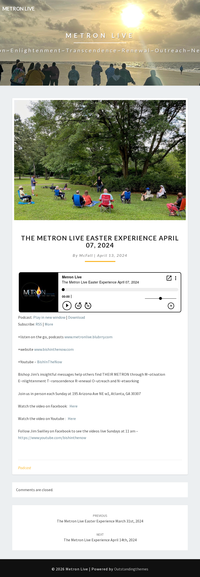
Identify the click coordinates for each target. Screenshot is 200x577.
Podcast (24, 467)
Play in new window (49, 317)
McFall (86, 255)
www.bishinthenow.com (54, 349)
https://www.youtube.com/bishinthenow (52, 437)
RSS (39, 324)
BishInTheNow (49, 361)
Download (76, 317)
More (49, 324)
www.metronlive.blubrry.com (88, 336)
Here (74, 406)
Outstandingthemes (131, 568)
